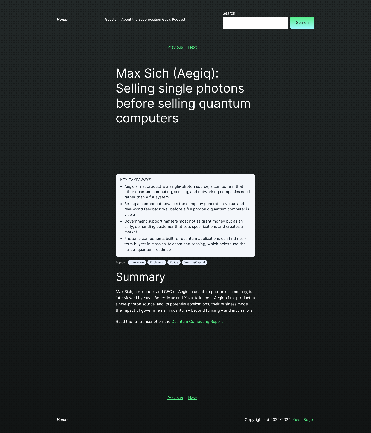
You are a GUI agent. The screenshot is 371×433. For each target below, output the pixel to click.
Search (229, 13)
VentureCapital (194, 262)
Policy (174, 262)
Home (62, 19)
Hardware (137, 262)
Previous (175, 47)
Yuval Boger (303, 419)
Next (192, 47)
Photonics (157, 262)
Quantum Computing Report (197, 321)
